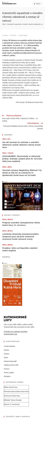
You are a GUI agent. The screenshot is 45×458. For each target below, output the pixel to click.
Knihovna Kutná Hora (12, 396)
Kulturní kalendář (10, 361)
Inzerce (6, 369)
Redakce (7, 376)
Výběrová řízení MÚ (11, 365)
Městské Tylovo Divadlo (13, 400)
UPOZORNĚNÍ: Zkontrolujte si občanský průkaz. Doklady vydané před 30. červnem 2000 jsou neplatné (22, 158)
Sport (21, 35)
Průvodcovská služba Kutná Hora (16, 391)
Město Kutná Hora (10, 387)
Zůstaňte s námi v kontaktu (18, 416)
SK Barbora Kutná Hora (34, 102)
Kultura (6, 354)
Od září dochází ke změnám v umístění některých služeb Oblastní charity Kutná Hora (21, 144)
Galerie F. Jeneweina (12, 404)
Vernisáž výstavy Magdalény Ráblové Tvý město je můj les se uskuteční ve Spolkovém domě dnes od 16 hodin (22, 172)
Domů (4, 24)
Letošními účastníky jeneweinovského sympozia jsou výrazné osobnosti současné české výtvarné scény (20, 236)
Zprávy (25, 35)
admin (6, 35)
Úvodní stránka (9, 346)
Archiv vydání (9, 372)
